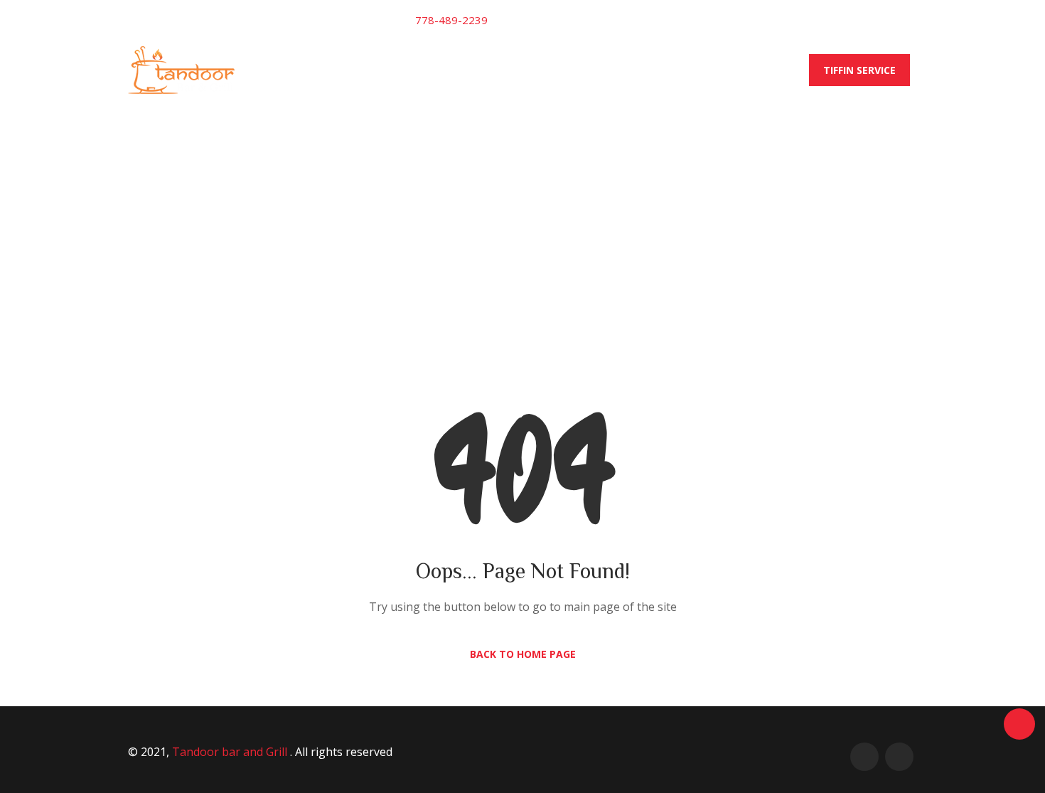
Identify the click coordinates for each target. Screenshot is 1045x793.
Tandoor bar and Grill (231, 752)
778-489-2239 (451, 20)
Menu (387, 70)
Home (332, 70)
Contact (679, 70)
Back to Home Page (523, 654)
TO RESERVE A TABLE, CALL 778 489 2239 (528, 70)
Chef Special (762, 70)
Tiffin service (859, 70)
